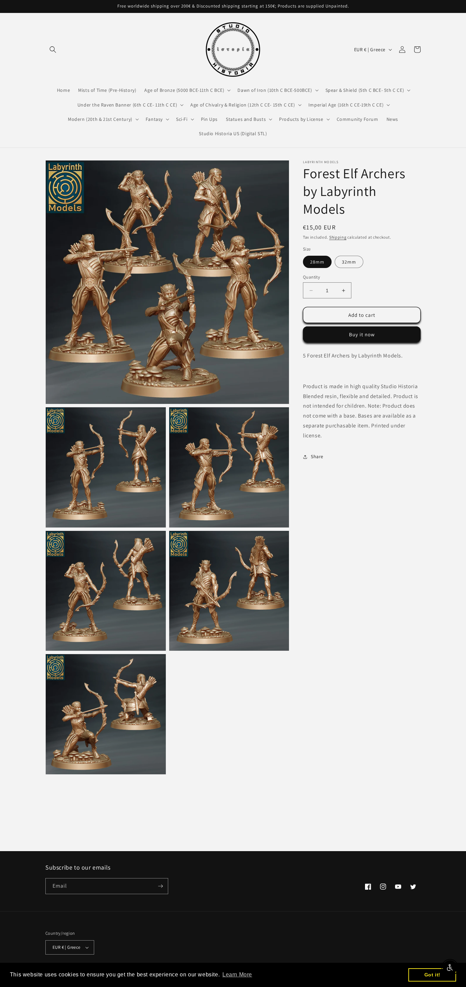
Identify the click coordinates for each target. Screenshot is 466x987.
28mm (317, 262)
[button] (52, 49)
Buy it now (362, 335)
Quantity (311, 277)
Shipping (338, 237)
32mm (349, 262)
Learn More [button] (237, 974)
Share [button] (317, 456)
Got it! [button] (432, 974)
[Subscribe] (160, 886)
